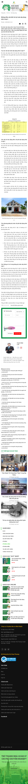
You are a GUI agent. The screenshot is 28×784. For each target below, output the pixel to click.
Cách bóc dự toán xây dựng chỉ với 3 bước (12, 402)
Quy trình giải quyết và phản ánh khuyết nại (11, 700)
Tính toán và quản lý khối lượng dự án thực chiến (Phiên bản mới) (17, 588)
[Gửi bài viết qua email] (20, 23)
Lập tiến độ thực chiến (17, 605)
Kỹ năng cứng (6, 544)
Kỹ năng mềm (6, 546)
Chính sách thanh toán (6, 687)
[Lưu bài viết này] (26, 23)
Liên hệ (3, 674)
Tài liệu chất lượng (8, 549)
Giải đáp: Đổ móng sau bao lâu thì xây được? (12, 374)
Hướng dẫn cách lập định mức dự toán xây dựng (13, 398)
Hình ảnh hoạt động (8, 536)
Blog (4, 531)
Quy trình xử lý (4, 703)
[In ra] (23, 23)
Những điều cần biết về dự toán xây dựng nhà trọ (13, 394)
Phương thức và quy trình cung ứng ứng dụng (12, 706)
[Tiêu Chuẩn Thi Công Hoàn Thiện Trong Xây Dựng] (14, 463)
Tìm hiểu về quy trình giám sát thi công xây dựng (13, 426)
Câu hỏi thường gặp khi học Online (9, 697)
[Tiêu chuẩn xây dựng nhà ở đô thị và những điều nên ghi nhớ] (14, 487)
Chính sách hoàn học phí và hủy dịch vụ (10, 709)
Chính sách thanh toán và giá (8, 712)
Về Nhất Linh (4, 668)
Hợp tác (3, 677)
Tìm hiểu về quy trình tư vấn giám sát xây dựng (13, 418)
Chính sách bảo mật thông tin (8, 691)
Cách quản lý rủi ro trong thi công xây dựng (12, 446)
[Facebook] (18, 347)
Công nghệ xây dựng (8, 533)
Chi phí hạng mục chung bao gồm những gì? (12, 370)
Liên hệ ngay (14, 768)
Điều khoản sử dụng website (8, 694)
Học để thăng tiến (7, 538)
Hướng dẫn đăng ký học (7, 684)
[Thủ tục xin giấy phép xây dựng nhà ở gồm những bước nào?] (14, 510)
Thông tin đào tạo (7, 551)
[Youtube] (21, 347)
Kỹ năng (5, 541)
